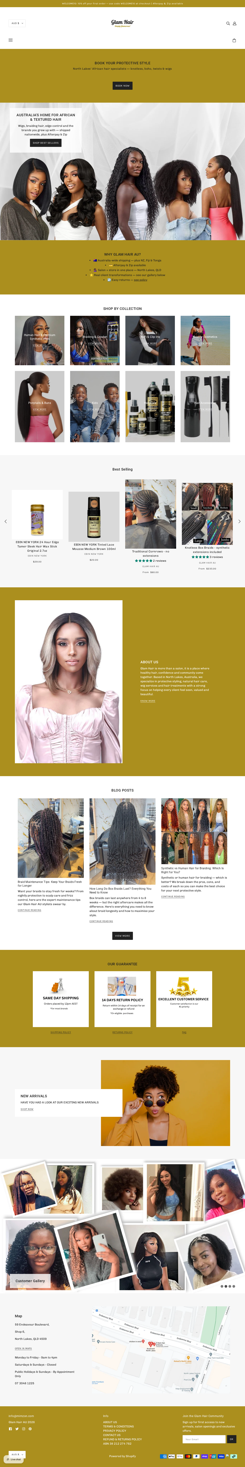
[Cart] (234, 40)
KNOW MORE (147, 701)
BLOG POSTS (122, 790)
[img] (228, 23)
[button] (144, 560)
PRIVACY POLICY (114, 1430)
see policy (140, 280)
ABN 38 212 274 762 (117, 1443)
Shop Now (27, 1109)
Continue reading (29, 910)
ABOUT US (110, 1422)
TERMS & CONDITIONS (118, 1426)
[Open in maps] (161, 1349)
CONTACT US (112, 1435)
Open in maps (23, 1348)
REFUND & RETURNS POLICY (122, 1439)
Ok (232, 1439)
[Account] (234, 23)
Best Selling (122, 469)
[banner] (122, 23)
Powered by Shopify (122, 1456)
